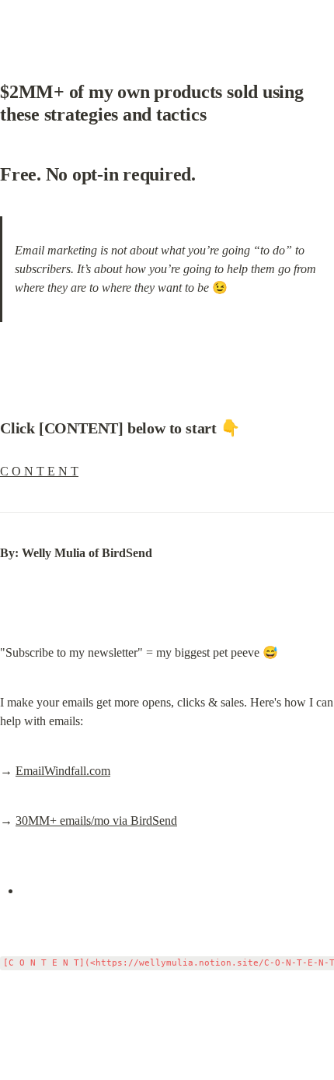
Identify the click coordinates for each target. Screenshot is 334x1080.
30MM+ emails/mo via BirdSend (96, 820)
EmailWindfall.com (63, 770)
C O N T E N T (39, 471)
